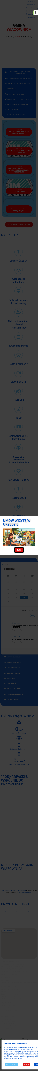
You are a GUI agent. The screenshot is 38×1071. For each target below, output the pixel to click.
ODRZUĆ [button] (26, 1065)
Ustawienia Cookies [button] (11, 1065)
